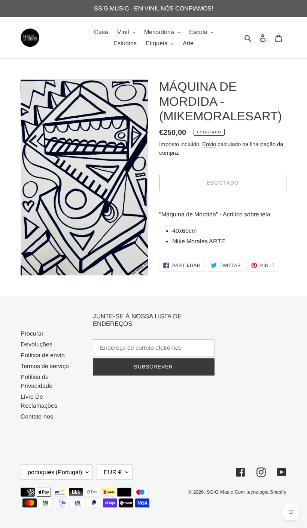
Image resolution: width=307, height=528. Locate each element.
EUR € (113, 472)
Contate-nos (37, 416)
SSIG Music (221, 492)
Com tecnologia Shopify (260, 492)
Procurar (32, 333)
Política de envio (43, 355)
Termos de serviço (45, 366)
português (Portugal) (55, 472)
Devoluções (36, 344)
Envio (209, 144)
